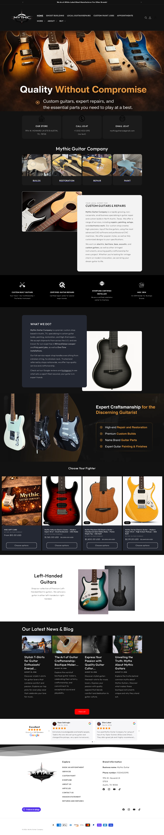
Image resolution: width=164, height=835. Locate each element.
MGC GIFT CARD (10, 530)
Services (66, 771)
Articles (66, 788)
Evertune (67, 780)
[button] (41, 21)
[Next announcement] (141, 2)
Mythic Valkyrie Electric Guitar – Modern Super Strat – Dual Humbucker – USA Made (61, 531)
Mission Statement (71, 797)
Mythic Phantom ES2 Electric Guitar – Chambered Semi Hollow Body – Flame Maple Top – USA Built (99, 532)
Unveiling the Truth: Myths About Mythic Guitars (124, 662)
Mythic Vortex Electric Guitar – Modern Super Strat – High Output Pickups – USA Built (141, 532)
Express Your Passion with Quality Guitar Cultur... (94, 662)
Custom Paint (69, 776)
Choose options (21, 545)
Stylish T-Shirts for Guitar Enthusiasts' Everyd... (34, 662)
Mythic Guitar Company (35, 829)
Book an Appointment (73, 767)
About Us (66, 784)
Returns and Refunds (73, 801)
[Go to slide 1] (92, 741)
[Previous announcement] (22, 2)
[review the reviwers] (90, 724)
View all (82, 711)
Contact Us (68, 793)
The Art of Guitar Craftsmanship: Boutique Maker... (66, 660)
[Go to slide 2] (94, 741)
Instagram (67, 370)
